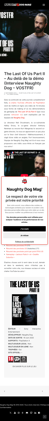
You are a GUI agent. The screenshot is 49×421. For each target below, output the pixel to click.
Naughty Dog (19, 118)
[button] (44, 5)
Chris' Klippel (14, 94)
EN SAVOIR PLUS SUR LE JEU (24, 366)
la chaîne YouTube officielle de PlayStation (27, 103)
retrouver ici (16, 115)
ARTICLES (24, 93)
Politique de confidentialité (24, 241)
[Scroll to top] (44, 416)
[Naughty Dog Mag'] (18, 5)
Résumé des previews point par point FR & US (24, 251)
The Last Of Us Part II (27, 112)
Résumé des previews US (16, 248)
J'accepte (24, 229)
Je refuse (24, 235)
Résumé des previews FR (16, 245)
